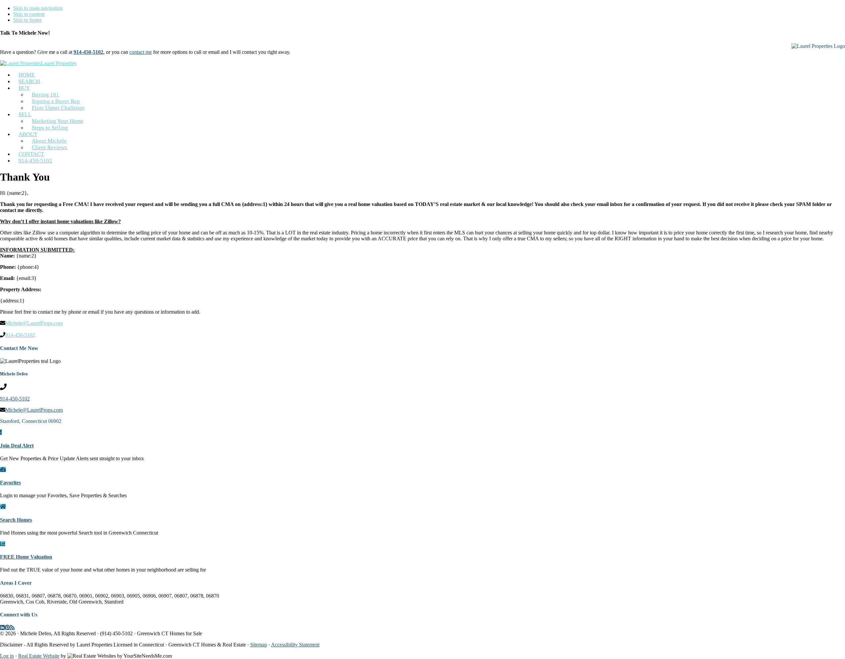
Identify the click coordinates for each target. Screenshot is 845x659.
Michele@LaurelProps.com (34, 323)
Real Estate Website (38, 656)
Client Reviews (49, 147)
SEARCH (29, 81)
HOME (26, 75)
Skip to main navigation (38, 8)
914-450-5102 (35, 160)
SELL (24, 114)
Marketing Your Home (58, 121)
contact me (140, 52)
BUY (24, 88)
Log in (7, 656)
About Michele (49, 141)
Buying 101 (45, 94)
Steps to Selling (50, 127)
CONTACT (31, 154)
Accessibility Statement (295, 644)
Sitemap (258, 644)
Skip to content (29, 14)
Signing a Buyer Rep (56, 101)
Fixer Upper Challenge (58, 108)
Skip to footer (27, 20)
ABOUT (27, 134)
